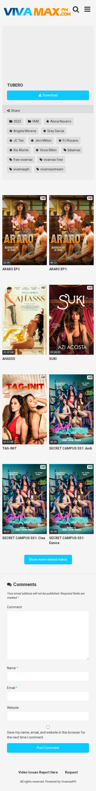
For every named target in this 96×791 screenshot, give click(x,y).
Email (12, 688)
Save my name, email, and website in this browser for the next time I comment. (46, 735)
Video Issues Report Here (38, 772)
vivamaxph (21, 169)
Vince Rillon (48, 150)
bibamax (73, 150)
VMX (35, 121)
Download (50, 95)
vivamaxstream (51, 169)
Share (15, 110)
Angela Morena (24, 131)
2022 (17, 121)
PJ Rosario (70, 140)
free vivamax (23, 160)
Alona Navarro (60, 121)
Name (12, 668)
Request (71, 772)
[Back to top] (87, 781)
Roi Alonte (21, 150)
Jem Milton (42, 140)
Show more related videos (48, 559)
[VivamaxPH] (37, 12)
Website (13, 708)
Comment (14, 607)
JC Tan (18, 140)
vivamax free (53, 160)
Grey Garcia (55, 131)
